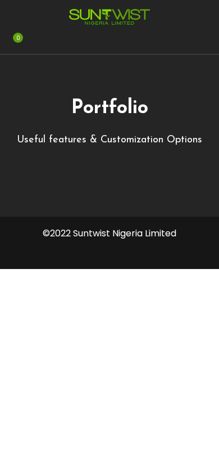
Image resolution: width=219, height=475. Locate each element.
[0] (12, 45)
